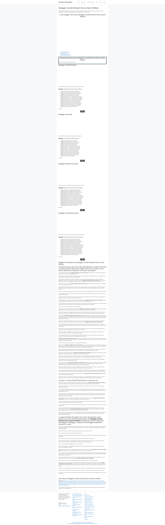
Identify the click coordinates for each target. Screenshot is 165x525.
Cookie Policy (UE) (84, 522)
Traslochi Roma (83, 2)
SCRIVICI (82, 111)
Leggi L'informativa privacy (76, 522)
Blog (97, 2)
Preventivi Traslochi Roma (65, 2)
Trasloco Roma (66, 480)
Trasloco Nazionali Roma (62, 481)
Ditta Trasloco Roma (72, 484)
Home (78, 2)
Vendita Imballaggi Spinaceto (77, 495)
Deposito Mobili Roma (88, 498)
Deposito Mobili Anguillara (76, 493)
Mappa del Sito (90, 522)
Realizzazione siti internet (80, 523)
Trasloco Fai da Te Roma (88, 502)
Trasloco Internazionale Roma (83, 480)
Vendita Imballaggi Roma (92, 481)
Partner (104, 2)
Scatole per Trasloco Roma (101, 481)
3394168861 (64, 503)
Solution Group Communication (89, 523)
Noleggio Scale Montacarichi (65, 55)
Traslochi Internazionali (90, 2)
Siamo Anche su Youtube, (90, 484)
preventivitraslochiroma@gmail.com (64, 505)
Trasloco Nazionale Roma (73, 480)
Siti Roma (95, 523)
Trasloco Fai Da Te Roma (93, 480)
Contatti (100, 2)
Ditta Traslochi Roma (87, 501)
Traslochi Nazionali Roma (88, 505)
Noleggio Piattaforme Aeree (65, 54)
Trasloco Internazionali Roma (73, 481)
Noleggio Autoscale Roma (88, 512)
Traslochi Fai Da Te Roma (82, 481)
